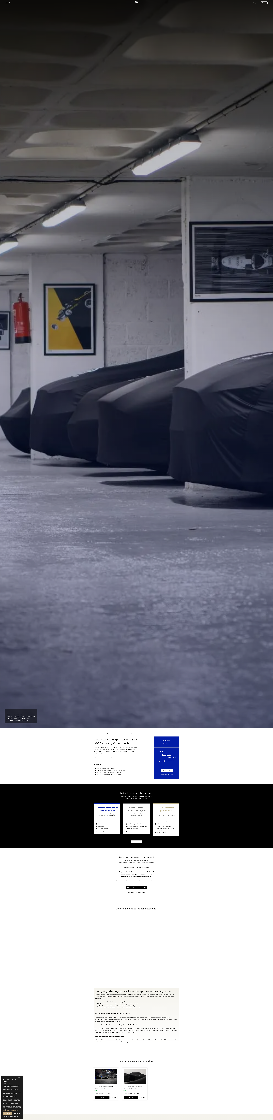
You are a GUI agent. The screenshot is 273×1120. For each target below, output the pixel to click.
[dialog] (12, 1097)
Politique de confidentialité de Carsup (10, 1110)
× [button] (20, 1077)
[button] (8, 3)
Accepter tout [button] (7, 1113)
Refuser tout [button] (17, 1113)
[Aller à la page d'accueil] (136, 2)
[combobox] (19, 1077)
